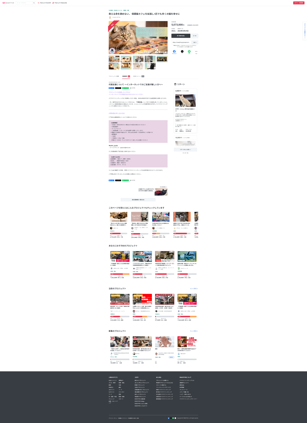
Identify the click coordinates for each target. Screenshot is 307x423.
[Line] (189, 51)
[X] (182, 51)
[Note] (196, 51)
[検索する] (34, 2)
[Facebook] (174, 51)
